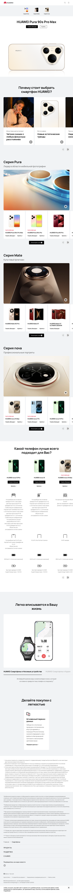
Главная (6, 842)
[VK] (5, 865)
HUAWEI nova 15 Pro (56, 419)
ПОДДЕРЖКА (8, 852)
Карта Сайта (7, 877)
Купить (43, 26)
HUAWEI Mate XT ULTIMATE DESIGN (56, 324)
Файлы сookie (51, 877)
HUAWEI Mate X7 (33, 324)
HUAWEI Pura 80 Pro (56, 233)
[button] (65, 2)
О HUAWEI (7, 856)
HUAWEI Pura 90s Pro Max (36, 22)
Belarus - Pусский (9, 874)
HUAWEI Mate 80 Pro (12, 324)
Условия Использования (18, 877)
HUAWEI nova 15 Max (12, 419)
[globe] (4, 873)
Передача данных (31, 744)
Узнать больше (31, 26)
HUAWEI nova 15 (39, 478)
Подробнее (7, 891)
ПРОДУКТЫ (8, 848)
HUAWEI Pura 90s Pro (35, 233)
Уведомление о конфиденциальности (36, 877)
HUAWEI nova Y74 (34, 419)
